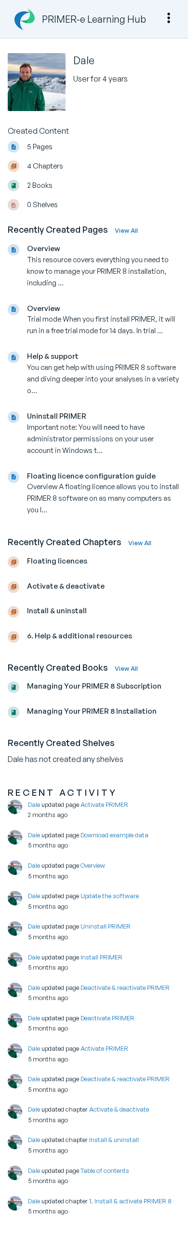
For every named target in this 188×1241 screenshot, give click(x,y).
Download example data (114, 835)
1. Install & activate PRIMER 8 (130, 1201)
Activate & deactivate (119, 1109)
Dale (34, 804)
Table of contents (105, 1170)
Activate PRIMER (104, 804)
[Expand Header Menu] (168, 17)
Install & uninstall (114, 1139)
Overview (93, 865)
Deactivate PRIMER (107, 1018)
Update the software (110, 896)
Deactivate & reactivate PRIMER (125, 987)
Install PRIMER (101, 957)
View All (126, 230)
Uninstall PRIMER (106, 926)
